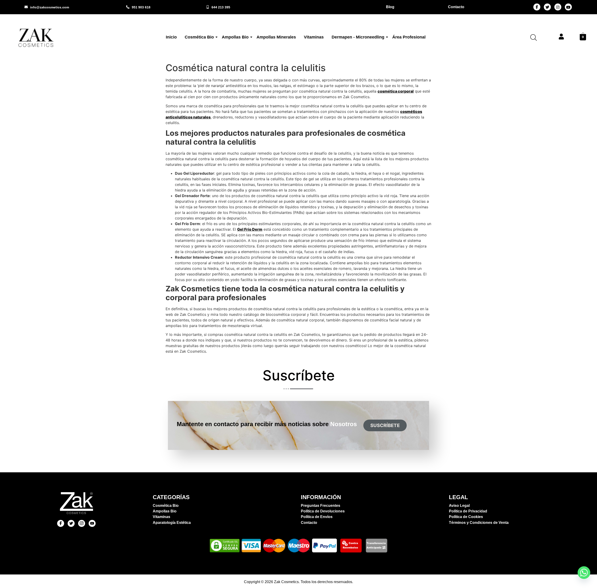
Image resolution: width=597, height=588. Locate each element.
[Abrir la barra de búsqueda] (533, 37)
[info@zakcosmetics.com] (26, 7)
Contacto (309, 523)
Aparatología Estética (172, 523)
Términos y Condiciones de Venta (479, 523)
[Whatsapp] (584, 572)
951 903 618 (141, 7)
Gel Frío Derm (249, 229)
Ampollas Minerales (276, 37)
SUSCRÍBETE (385, 425)
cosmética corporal (396, 91)
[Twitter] (547, 6)
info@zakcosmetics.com (49, 7)
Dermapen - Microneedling (358, 37)
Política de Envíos (317, 517)
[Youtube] (568, 6)
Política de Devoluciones (323, 511)
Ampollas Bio (235, 37)
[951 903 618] (127, 7)
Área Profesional (409, 37)
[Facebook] (536, 6)
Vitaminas (314, 37)
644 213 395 (221, 7)
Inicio (171, 37)
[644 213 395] (207, 7)
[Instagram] (557, 6)
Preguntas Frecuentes (320, 506)
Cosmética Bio (199, 37)
